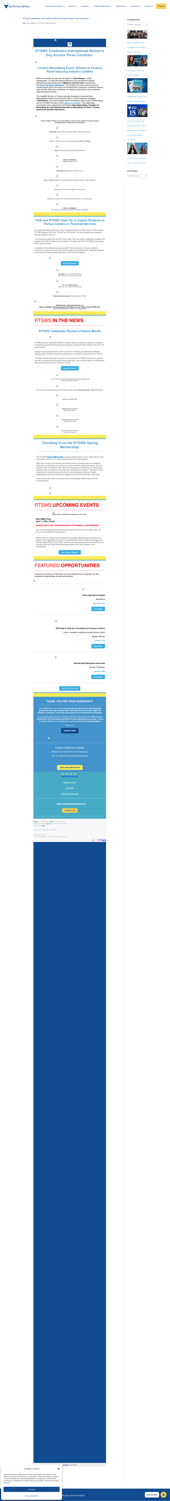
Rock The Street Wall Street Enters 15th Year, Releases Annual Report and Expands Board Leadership (136, 130)
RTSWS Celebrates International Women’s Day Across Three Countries (55, 18)
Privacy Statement (31, 1496)
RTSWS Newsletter (47, 23)
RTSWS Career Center (102, 6)
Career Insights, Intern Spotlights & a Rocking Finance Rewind (136, 47)
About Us (72, 6)
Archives (132, 171)
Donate (161, 6)
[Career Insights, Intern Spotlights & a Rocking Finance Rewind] (137, 35)
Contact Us (148, 6)
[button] (58, 1469)
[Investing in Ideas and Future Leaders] (137, 61)
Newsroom (135, 6)
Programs (84, 6)
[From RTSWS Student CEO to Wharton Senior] (137, 149)
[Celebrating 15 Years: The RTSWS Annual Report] (137, 86)
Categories (133, 19)
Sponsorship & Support (54, 6)
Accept (31, 1489)
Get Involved (120, 6)
